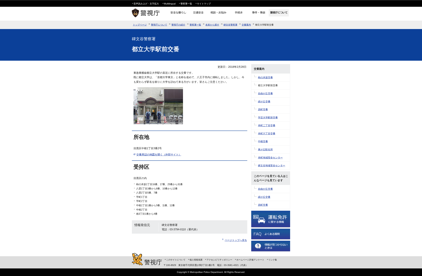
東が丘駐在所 (265, 149)
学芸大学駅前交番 (268, 117)
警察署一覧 (186, 3)
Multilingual (170, 3)
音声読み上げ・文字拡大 (146, 3)
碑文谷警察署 (230, 24)
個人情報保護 (196, 260)
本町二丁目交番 (266, 125)
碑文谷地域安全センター (271, 165)
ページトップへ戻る (236, 240)
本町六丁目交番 (266, 133)
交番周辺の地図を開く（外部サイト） (158, 154)
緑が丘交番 (264, 101)
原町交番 (263, 109)
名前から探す (212, 24)
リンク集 (272, 260)
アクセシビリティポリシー (219, 260)
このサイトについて (175, 260)
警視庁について (159, 24)
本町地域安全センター (270, 157)
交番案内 (246, 24)
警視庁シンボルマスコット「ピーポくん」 (137, 259)
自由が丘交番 (265, 93)
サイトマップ (204, 3)
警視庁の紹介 (178, 24)
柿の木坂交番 (265, 77)
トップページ (140, 24)
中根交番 (263, 141)
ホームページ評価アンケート (250, 260)
